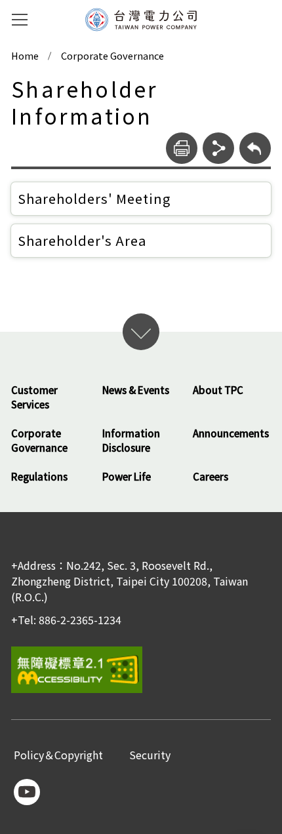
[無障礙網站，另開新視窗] (141, 669)
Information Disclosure (131, 440)
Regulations (39, 476)
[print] (181, 148)
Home (25, 55)
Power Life (126, 476)
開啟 (141, 331)
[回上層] (255, 148)
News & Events (135, 390)
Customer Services (34, 397)
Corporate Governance (112, 55)
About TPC (218, 390)
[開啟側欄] (20, 20)
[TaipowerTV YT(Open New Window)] (27, 792)
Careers (210, 476)
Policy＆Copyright (58, 756)
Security (150, 756)
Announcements (231, 433)
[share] (218, 148)
